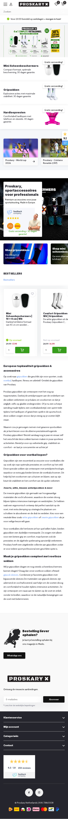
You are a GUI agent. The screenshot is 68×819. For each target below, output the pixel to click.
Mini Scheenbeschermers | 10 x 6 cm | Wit (19, 316)
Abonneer (54, 699)
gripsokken (22, 376)
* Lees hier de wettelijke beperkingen (19, 705)
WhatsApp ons (14, 655)
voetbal (7, 380)
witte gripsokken (30, 517)
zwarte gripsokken (50, 517)
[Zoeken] (63, 11)
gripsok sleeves (11, 574)
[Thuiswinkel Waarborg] (34, 809)
